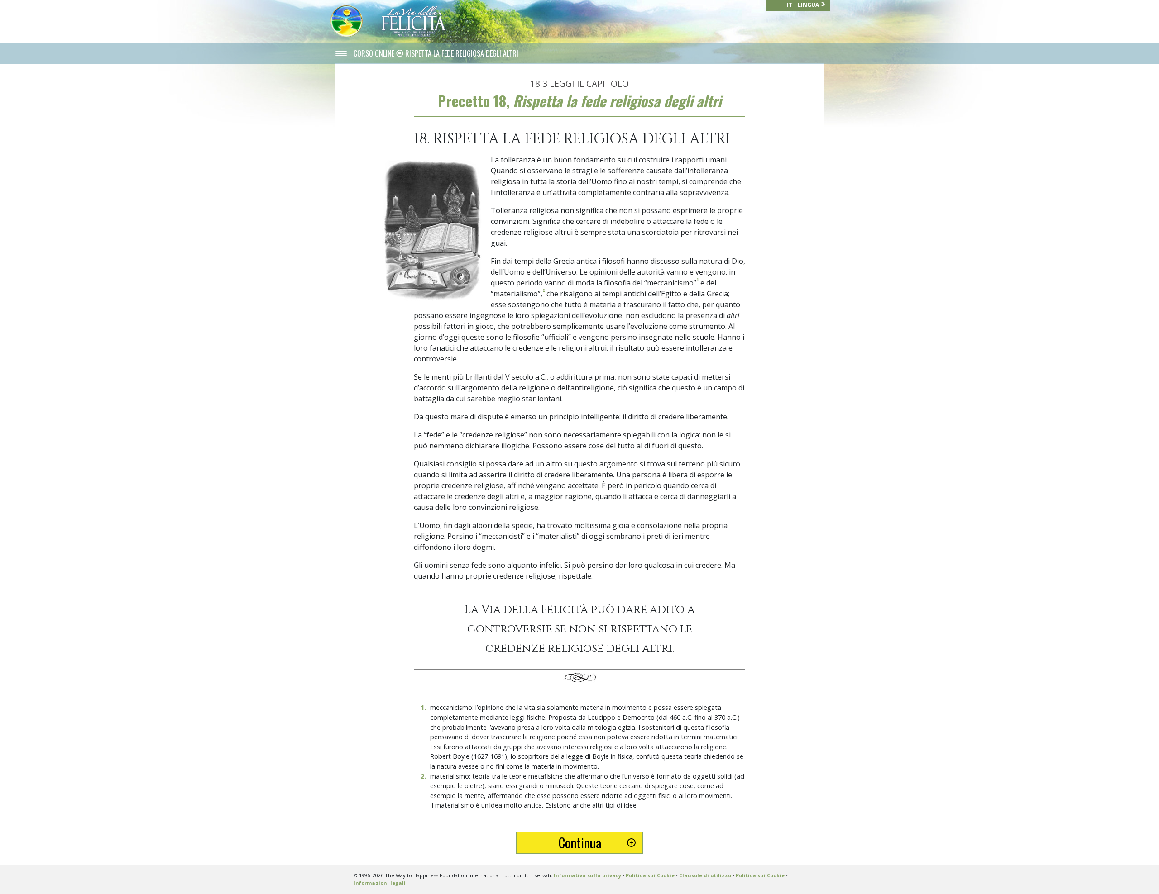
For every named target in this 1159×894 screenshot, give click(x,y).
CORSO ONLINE (375, 53)
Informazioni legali (380, 883)
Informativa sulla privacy (587, 875)
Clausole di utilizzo (705, 875)
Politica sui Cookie (650, 875)
